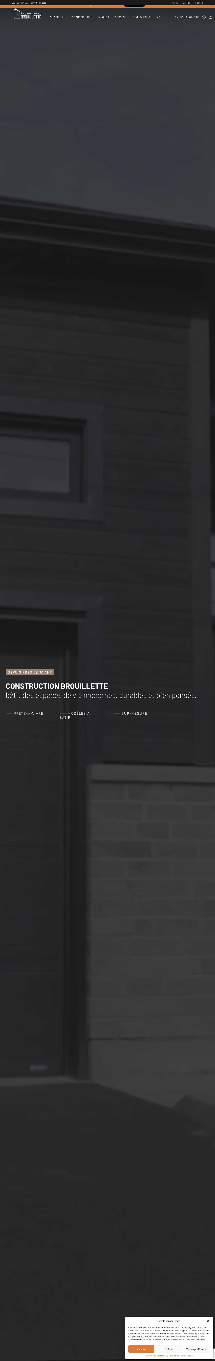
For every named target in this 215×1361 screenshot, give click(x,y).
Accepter (141, 1349)
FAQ (158, 17)
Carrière (187, 3)
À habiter (56, 17)
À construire (81, 17)
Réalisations (141, 17)
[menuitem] (175, 2)
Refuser (169, 1349)
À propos (120, 17)
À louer (103, 17)
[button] (208, 1321)
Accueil (175, 3)
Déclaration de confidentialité (179, 1355)
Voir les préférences (196, 1349)
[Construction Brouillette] (26, 13)
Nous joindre (189, 17)
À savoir (199, 3)
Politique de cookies (155, 1355)
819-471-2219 (40, 3)
